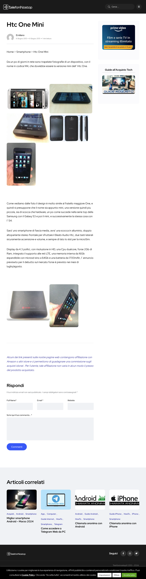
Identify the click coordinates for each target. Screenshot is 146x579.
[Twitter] (136, 553)
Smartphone (23, 51)
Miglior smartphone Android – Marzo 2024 (20, 520)
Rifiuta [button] (116, 575)
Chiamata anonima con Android (88, 525)
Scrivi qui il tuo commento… (19, 415)
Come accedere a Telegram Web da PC (53, 530)
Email (40, 400)
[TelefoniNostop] (18, 7)
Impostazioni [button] (104, 575)
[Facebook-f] (123, 553)
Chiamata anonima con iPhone (122, 525)
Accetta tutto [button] (129, 575)
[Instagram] (130, 553)
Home (10, 51)
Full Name (11, 400)
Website (71, 400)
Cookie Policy (28, 575)
